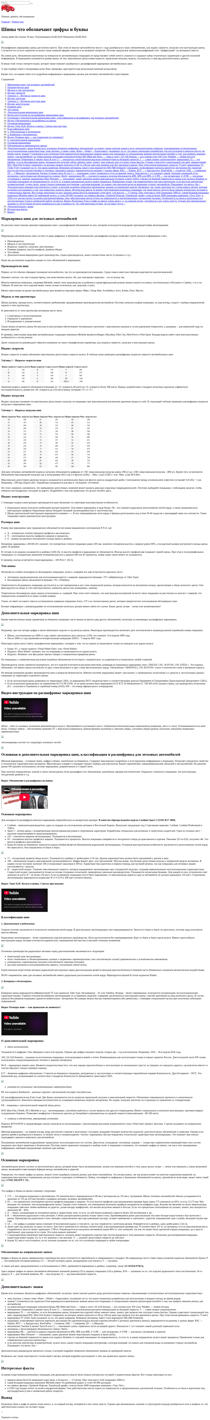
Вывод (10, 212)
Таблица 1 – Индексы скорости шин (26, 95)
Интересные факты (17, 209)
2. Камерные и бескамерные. (22, 134)
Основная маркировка (19, 123)
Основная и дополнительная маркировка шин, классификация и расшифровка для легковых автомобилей (63, 118)
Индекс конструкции (18, 104)
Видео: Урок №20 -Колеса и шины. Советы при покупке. (37, 126)
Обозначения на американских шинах (27, 145)
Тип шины (13, 109)
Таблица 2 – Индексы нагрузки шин (26, 101)
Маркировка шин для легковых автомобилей (31, 84)
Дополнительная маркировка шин (25, 112)
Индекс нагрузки (16, 98)
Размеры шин (14, 106)
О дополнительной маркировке (23, 140)
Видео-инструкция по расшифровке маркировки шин (35, 115)
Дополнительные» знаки (20, 206)
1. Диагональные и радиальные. (24, 131)
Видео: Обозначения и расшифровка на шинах (31, 120)
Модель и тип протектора (20, 90)
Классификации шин (18, 129)
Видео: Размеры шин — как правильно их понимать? (35, 137)
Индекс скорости (16, 93)
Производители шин (18, 87)
